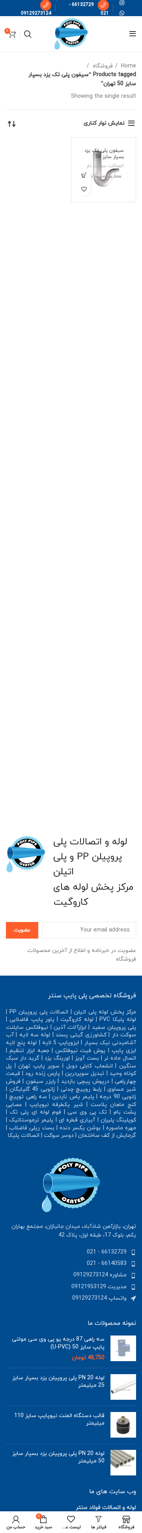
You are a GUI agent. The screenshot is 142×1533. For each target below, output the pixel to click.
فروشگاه (102, 66)
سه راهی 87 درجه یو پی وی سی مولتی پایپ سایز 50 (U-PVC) (58, 1343)
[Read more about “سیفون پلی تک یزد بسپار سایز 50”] (84, 175)
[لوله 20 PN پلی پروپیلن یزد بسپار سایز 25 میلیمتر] (123, 1387)
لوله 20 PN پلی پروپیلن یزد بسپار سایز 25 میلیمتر (58, 1382)
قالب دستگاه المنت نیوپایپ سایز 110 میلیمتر (59, 1419)
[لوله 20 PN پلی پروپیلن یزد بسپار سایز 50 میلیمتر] (123, 1462)
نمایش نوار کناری (104, 123)
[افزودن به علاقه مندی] (84, 189)
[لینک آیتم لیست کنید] (71, 1252)
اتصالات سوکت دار (105, 166)
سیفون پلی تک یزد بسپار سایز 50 (104, 153)
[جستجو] (28, 34)
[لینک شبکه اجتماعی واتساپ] (122, 13)
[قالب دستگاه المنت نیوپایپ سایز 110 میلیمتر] (123, 1425)
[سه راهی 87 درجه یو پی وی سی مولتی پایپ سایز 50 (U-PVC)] (123, 1349)
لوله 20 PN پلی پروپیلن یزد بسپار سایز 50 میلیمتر (58, 1457)
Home (128, 66)
